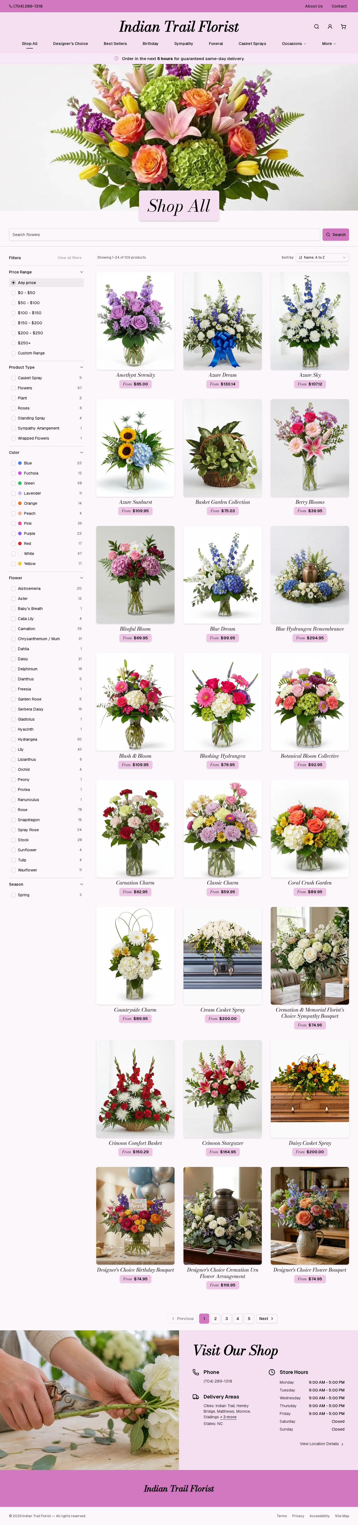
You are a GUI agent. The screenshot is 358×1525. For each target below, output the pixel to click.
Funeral (216, 43)
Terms (282, 1516)
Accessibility (319, 1516)
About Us (314, 6)
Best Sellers (115, 43)
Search (339, 234)
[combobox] (322, 257)
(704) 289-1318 (28, 6)
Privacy (298, 1516)
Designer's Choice (70, 43)
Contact (339, 6)
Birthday (151, 43)
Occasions (292, 43)
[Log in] (330, 26)
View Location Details (319, 1443)
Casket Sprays (252, 43)
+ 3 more (228, 1416)
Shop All (29, 43)
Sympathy (183, 43)
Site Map (342, 1516)
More (327, 43)
